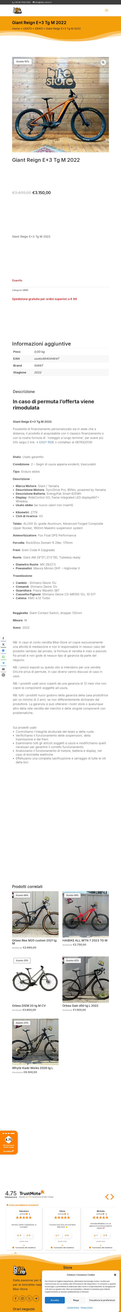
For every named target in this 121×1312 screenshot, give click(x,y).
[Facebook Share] (3, 638)
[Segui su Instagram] (22, 1298)
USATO (27, 28)
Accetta (55, 1300)
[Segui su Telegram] (36, 1298)
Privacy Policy (87, 1307)
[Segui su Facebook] (15, 1298)
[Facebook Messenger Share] (3, 650)
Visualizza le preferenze (102, 1300)
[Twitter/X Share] (3, 644)
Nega (76, 1300)
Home (16, 28)
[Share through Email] (3, 669)
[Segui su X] (29, 1298)
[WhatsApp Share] (3, 657)
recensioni (40, 1197)
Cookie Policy (73, 1307)
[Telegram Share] (3, 663)
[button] (115, 1274)
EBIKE (39, 28)
